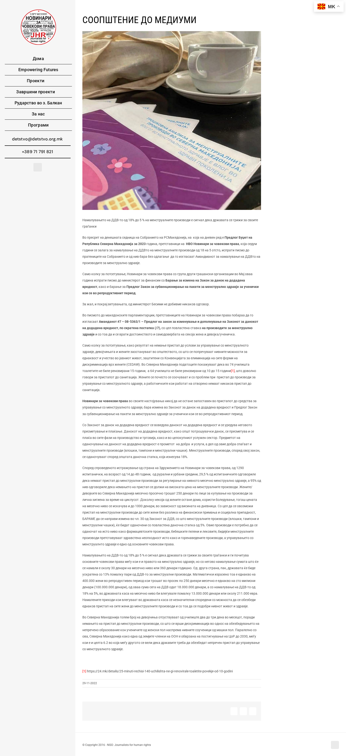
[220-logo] (38, 11)
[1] (233, 371)
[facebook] (37, 167)
